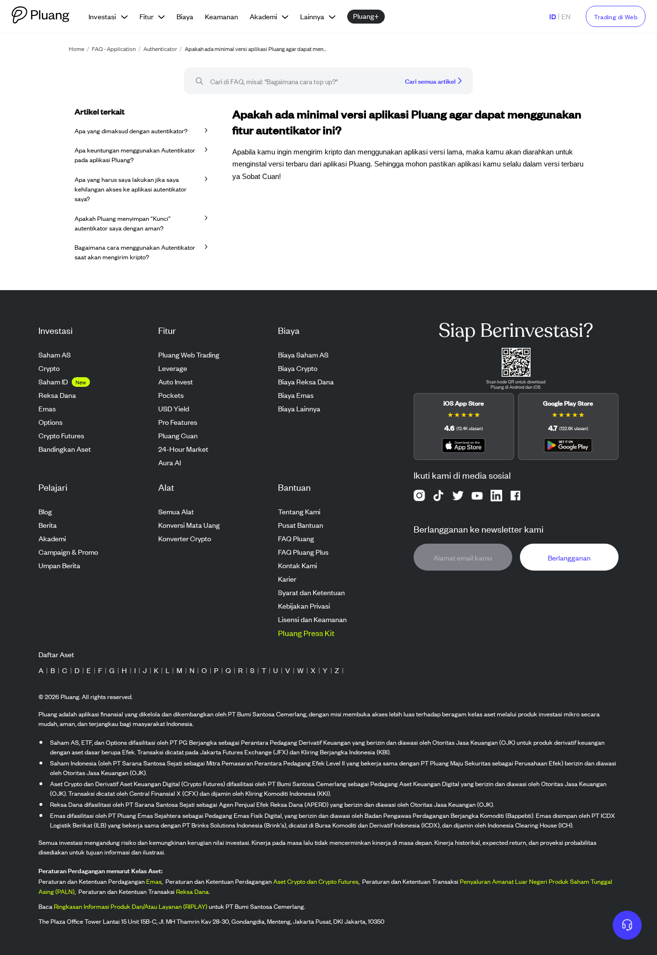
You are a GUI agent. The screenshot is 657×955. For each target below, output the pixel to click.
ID (552, 16)
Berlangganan (569, 557)
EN (565, 16)
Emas (154, 881)
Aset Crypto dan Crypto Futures (315, 881)
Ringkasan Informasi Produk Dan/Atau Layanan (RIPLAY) (130, 906)
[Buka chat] (627, 925)
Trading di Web (615, 16)
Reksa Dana (192, 891)
